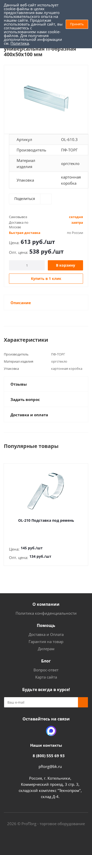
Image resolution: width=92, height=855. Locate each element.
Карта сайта (46, 677)
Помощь (46, 625)
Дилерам (46, 648)
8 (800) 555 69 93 (49, 755)
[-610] (46, 97)
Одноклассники (38, 731)
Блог (46, 661)
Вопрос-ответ (46, 669)
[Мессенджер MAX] (51, 731)
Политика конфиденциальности (46, 613)
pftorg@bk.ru (50, 766)
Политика (19, 43)
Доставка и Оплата (46, 634)
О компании (46, 604)
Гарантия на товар (46, 641)
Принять (77, 24)
